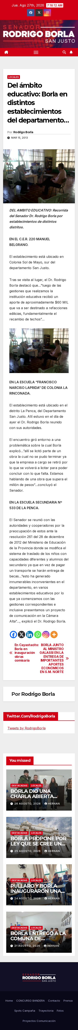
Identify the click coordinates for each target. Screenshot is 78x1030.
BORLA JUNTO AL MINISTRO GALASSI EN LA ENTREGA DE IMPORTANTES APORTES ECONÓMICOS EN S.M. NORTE (51, 658)
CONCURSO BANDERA (30, 1000)
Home (9, 1000)
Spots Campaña (24, 1010)
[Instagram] (46, 634)
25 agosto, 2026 (28, 851)
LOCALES (14, 77)
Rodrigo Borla (23, 132)
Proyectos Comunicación (39, 1020)
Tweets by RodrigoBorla (26, 728)
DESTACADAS (19, 785)
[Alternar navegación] (36, 52)
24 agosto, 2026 (28, 898)
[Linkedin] (29, 634)
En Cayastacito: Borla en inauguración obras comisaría (27, 652)
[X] (21, 634)
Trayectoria (45, 1010)
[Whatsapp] (37, 634)
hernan (54, 803)
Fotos (60, 1010)
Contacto (54, 1000)
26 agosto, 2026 (28, 803)
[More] (54, 634)
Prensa (68, 1000)
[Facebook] (13, 634)
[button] (64, 52)
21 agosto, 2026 (27, 945)
